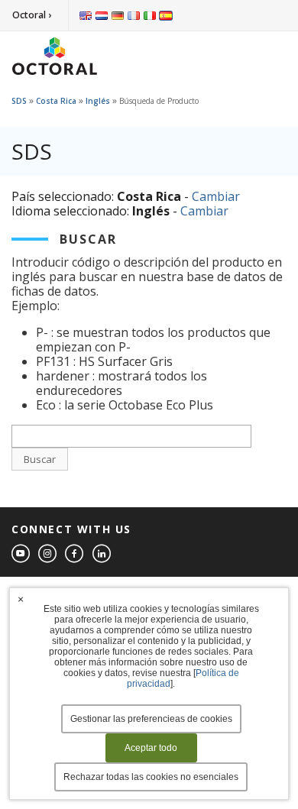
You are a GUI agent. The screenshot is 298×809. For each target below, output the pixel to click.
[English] (85, 15)
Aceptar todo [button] (151, 748)
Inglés (98, 100)
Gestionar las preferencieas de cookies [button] (151, 719)
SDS (19, 100)
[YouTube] (21, 554)
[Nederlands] (102, 15)
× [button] (21, 599)
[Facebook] (75, 554)
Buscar (40, 459)
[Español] (166, 15)
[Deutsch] (118, 15)
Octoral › (31, 14)
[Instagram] (48, 554)
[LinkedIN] (102, 554)
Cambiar (216, 196)
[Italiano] (150, 15)
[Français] (134, 15)
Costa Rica (56, 100)
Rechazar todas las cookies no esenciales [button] (150, 777)
